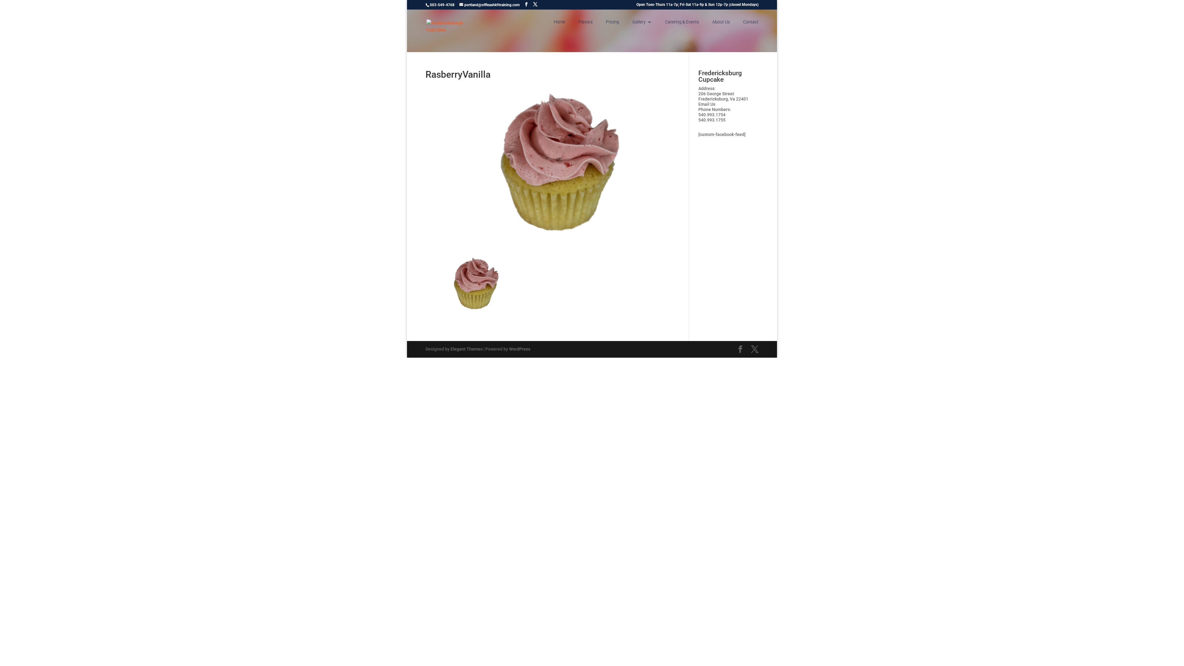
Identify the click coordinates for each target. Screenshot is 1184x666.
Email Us (706, 104)
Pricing (612, 22)
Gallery (639, 22)
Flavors (585, 22)
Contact (750, 22)
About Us (721, 22)
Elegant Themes (466, 349)
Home (559, 22)
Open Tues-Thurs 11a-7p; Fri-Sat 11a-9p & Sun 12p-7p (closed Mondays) (697, 5)
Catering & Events (682, 22)
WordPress (519, 349)
